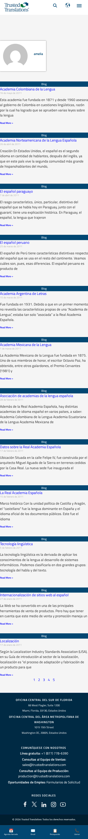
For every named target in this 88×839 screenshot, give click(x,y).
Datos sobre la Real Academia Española (30, 447)
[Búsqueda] (55, 5)
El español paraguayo (16, 191)
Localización (9, 641)
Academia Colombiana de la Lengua (27, 89)
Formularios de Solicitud (63, 782)
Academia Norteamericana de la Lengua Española (38, 140)
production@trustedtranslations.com (44, 776)
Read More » (6, 123)
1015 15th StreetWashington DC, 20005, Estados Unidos (44, 730)
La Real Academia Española (21, 492)
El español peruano (14, 242)
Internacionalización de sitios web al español (34, 595)
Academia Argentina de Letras (23, 293)
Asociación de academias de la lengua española (36, 396)
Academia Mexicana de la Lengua (25, 344)
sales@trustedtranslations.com (44, 764)
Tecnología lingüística (16, 544)
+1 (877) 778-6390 (54, 753)
